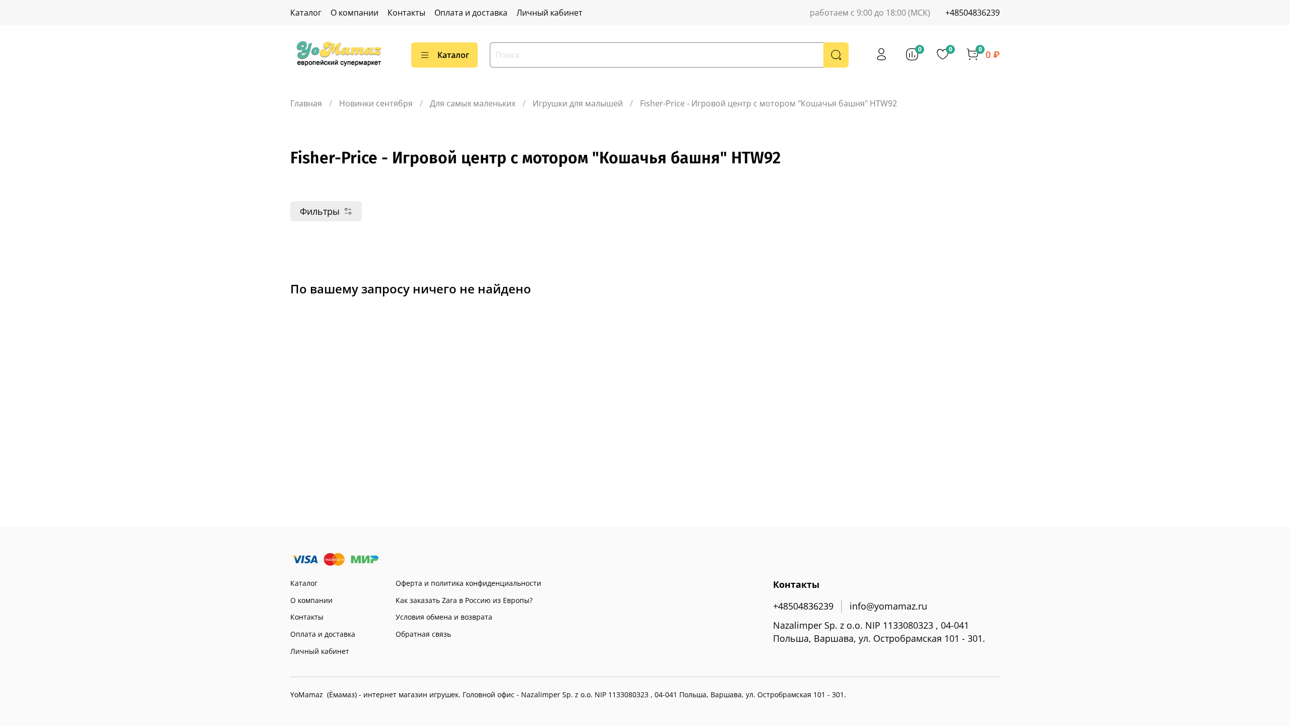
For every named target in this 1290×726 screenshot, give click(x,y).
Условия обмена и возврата (444, 617)
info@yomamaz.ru (888, 606)
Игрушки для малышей (578, 103)
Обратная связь (423, 634)
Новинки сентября (376, 103)
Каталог (305, 12)
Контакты (406, 12)
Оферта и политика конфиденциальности (468, 583)
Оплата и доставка (470, 12)
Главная (306, 103)
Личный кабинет (550, 12)
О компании (354, 12)
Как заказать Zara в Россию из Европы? (464, 600)
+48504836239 (972, 12)
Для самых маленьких (472, 103)
